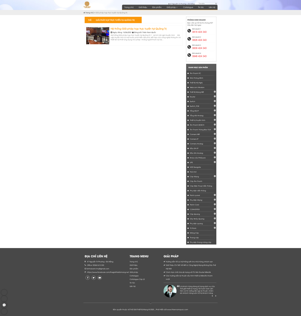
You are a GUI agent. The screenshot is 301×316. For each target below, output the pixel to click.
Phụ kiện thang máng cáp (200, 242)
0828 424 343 (199, 39)
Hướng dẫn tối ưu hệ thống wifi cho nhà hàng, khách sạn (189, 261)
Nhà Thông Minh (196, 78)
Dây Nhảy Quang (196, 219)
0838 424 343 (199, 47)
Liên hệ (212, 7)
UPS (191, 162)
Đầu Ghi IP (193, 148)
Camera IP (193, 139)
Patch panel (194, 195)
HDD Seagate (195, 167)
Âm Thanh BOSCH (196, 125)
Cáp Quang (194, 214)
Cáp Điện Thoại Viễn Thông (200, 186)
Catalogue (188, 7)
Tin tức (201, 7)
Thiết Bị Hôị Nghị (196, 82)
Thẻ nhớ (192, 172)
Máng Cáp (194, 233)
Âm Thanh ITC (195, 73)
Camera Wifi (194, 134)
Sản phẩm (157, 7)
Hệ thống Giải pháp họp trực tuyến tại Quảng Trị (138, 28)
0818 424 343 (199, 31)
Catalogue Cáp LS (137, 279)
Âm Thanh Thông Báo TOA (200, 129)
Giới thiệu (143, 7)
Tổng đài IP (194, 111)
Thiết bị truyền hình (197, 120)
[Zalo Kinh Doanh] (4, 295)
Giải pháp (171, 7)
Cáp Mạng (194, 176)
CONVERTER (194, 209)
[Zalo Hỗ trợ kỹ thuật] (4, 301)
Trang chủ (129, 7)
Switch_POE (194, 106)
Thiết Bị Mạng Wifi (196, 92)
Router (192, 97)
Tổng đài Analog (196, 115)
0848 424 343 (199, 55)
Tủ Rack (192, 228)
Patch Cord (194, 204)
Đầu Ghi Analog (196, 153)
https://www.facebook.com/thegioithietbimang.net (108, 272)
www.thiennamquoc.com (177, 309)
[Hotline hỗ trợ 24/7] (4, 314)
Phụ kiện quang (196, 223)
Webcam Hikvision (196, 87)
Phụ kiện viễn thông (197, 190)
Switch (192, 101)
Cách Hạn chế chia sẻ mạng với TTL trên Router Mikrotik (188, 272)
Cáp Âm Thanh (195, 181)
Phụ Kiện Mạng (195, 200)
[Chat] (4, 307)
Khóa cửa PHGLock (197, 158)
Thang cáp (194, 237)
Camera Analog (196, 143)
